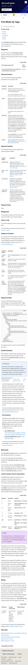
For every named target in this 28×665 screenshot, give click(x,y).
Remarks (4, 37)
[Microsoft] (14, 15)
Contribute (3, 659)
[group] (14, 327)
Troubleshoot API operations (14, 267)
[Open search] (21, 15)
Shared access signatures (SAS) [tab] (16, 379)
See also (4, 39)
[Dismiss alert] (26, 2)
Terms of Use (18, 661)
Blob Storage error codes (7, 641)
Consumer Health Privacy (7, 661)
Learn (2, 18)
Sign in (25, 14)
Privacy (9, 659)
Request (4, 31)
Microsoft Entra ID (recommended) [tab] (6, 379)
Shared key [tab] (24, 379)
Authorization (5, 35)
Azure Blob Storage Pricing (15, 626)
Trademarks (3, 663)
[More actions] (26, 18)
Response (4, 33)
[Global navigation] (1, 15)
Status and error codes (7, 639)
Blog (19, 657)
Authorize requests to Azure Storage (10, 637)
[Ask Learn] (23, 18)
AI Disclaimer (4, 657)
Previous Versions (13, 657)
